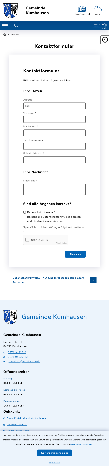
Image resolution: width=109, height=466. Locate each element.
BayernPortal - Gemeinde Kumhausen (27, 418)
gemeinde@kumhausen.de (24, 361)
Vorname (29, 113)
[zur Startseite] (10, 10)
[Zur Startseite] (4, 34)
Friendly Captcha (61, 243)
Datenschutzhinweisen (81, 444)
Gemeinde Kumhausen (37, 10)
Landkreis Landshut (17, 424)
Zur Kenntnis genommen (54, 452)
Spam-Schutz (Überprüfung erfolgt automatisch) (53, 230)
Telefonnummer (33, 140)
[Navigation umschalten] (5, 26)
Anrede (27, 99)
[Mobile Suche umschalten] (16, 25)
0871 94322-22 (18, 357)
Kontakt (15, 34)
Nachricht (30, 180)
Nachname (30, 126)
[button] (104, 39)
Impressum (54, 462)
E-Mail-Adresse (33, 153)
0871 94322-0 (17, 352)
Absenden (75, 254)
